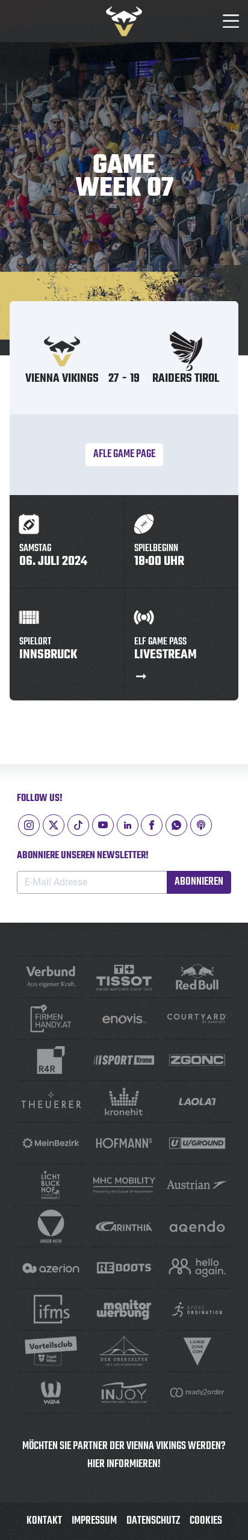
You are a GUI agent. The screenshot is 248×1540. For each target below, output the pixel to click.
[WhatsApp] (176, 825)
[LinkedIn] (127, 825)
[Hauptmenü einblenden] (231, 21)
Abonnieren (199, 882)
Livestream (165, 651)
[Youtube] (103, 825)
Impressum (94, 1521)
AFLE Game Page (124, 454)
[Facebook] (152, 825)
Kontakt (44, 1521)
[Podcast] (201, 825)
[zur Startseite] (124, 21)
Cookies (206, 1521)
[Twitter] (53, 825)
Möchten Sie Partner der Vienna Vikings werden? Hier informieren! (124, 1455)
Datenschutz (153, 1521)
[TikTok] (78, 825)
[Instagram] (29, 825)
